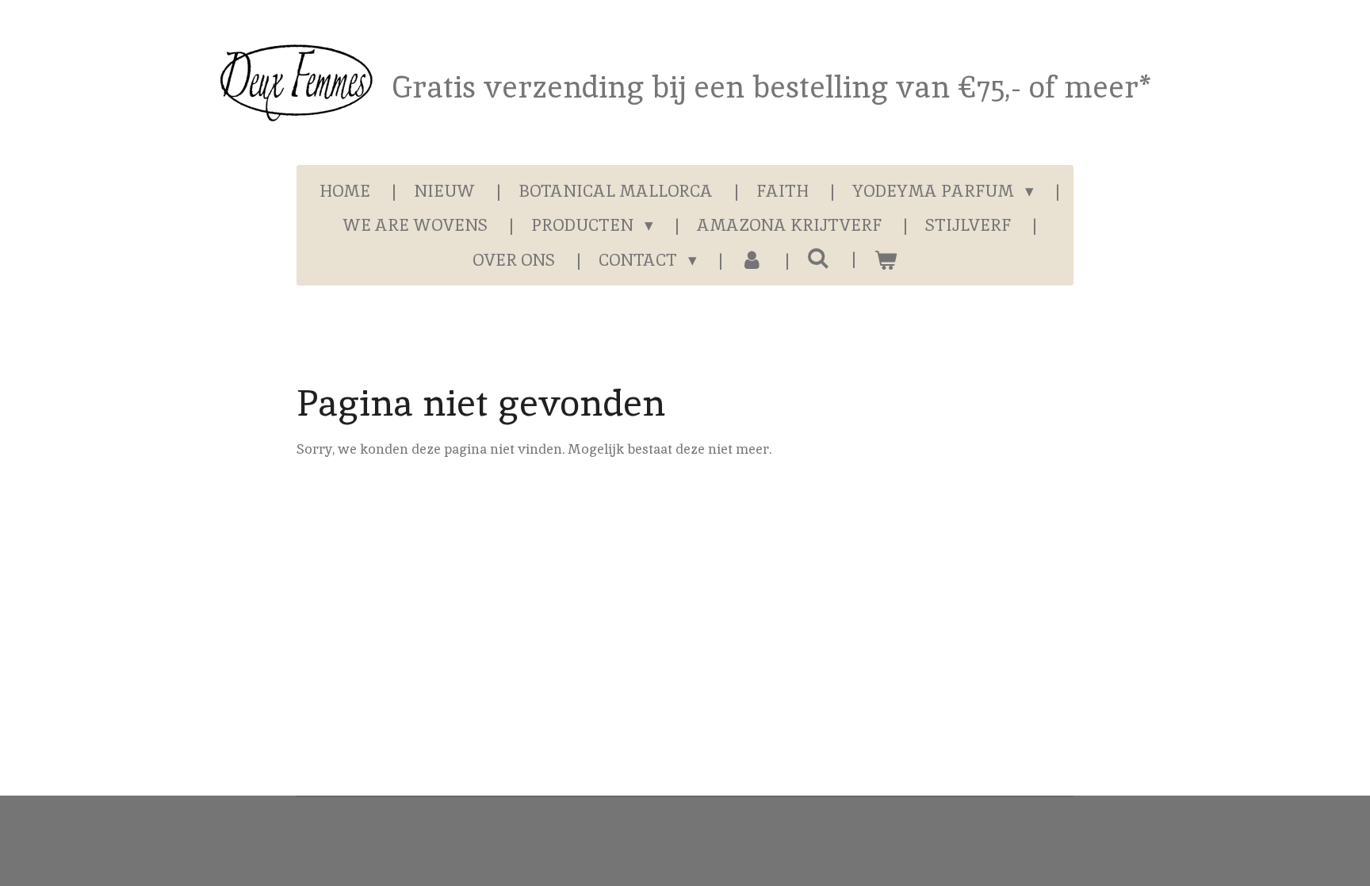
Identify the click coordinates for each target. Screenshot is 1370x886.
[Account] (752, 260)
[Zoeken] (819, 258)
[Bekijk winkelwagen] (885, 260)
